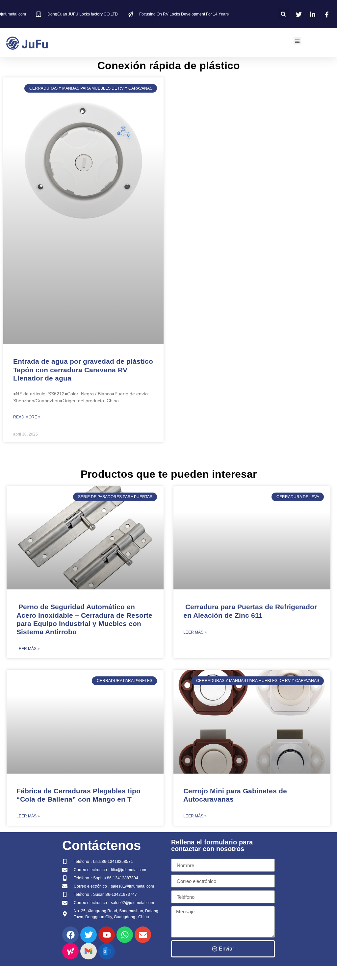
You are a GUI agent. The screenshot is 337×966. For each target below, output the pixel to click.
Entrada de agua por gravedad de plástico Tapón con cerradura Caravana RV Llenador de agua (83, 369)
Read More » (26, 417)
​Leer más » (28, 648)
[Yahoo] (70, 951)
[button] (283, 14)
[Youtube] (106, 934)
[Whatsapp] (125, 934)
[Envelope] (143, 934)
